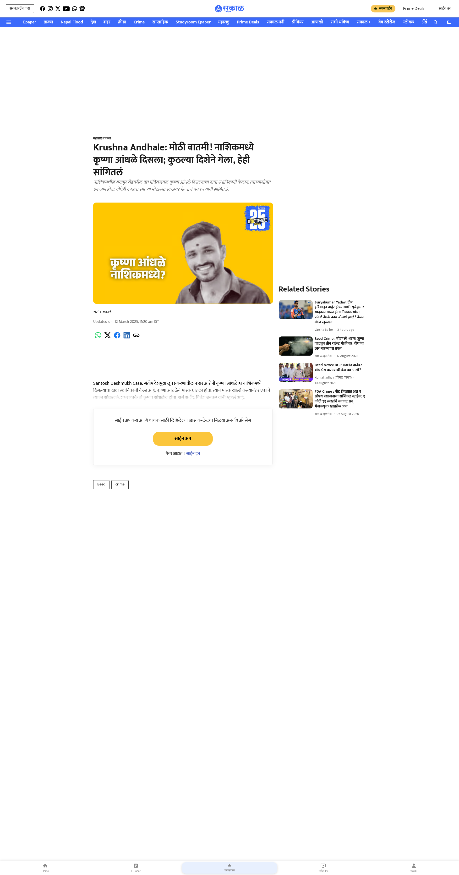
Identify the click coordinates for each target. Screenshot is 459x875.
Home (45, 870)
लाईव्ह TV (323, 870)
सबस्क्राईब (385, 8)
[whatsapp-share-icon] (98, 338)
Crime (139, 22)
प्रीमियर (298, 22)
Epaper (29, 22)
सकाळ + (364, 22)
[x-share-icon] (107, 338)
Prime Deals (413, 8)
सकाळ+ (413, 870)
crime (120, 484)
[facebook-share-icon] (117, 338)
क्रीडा (122, 22)
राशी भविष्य (340, 22)
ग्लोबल (408, 22)
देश (93, 22)
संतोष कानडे (102, 312)
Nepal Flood (72, 22)
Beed (101, 484)
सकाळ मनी (275, 22)
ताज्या (48, 22)
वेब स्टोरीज (386, 22)
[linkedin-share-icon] (127, 338)
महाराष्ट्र (223, 22)
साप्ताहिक (160, 22)
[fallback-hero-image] (296, 309)
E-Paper (136, 870)
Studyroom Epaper (193, 22)
